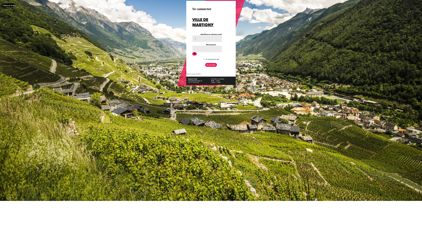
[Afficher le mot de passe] (194, 54)
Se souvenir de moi (212, 59)
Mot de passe (211, 45)
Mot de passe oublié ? (193, 74)
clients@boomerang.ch (195, 81)
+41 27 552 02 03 (193, 82)
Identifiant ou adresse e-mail (211, 34)
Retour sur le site (9, 5)
